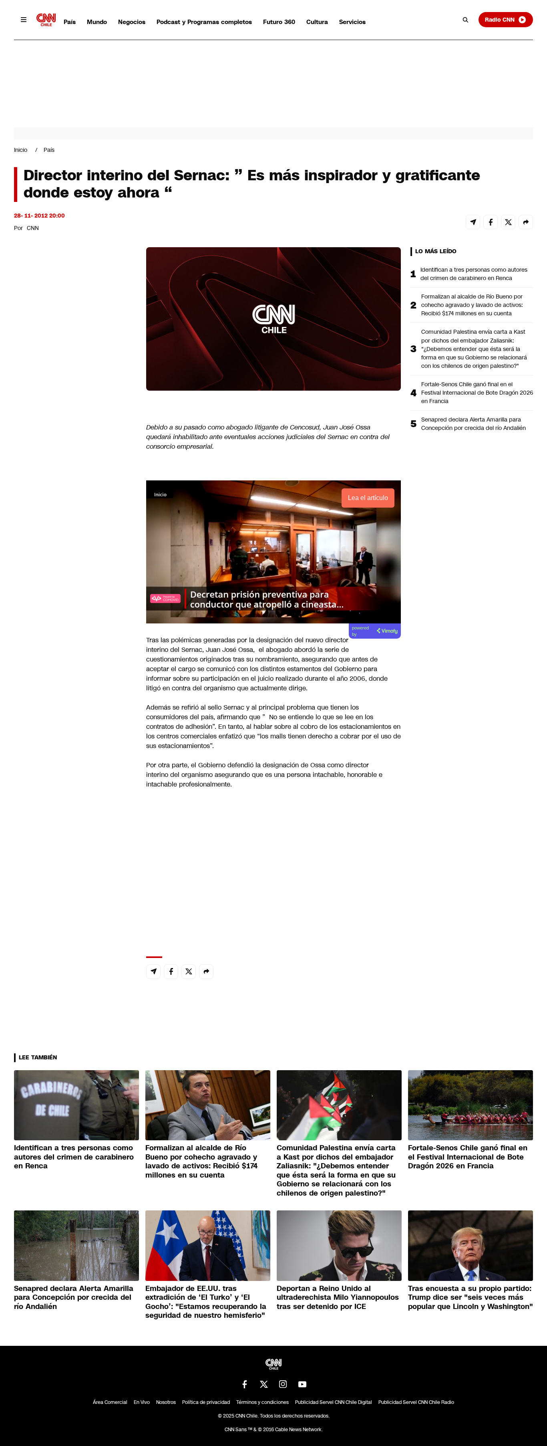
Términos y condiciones (262, 1402)
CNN (33, 228)
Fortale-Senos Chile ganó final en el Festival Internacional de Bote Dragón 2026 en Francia (477, 392)
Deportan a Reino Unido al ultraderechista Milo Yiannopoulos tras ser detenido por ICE (338, 1297)
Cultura (317, 22)
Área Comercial (110, 1402)
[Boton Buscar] (465, 19)
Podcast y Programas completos (204, 22)
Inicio (20, 150)
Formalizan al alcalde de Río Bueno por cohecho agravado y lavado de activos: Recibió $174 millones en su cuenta (472, 304)
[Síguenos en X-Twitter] (263, 1384)
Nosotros (166, 1402)
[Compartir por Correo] (473, 222)
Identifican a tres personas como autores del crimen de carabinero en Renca (473, 274)
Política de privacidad (206, 1402)
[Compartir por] (526, 222)
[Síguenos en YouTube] (302, 1384)
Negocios (131, 22)
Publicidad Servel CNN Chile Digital (333, 1402)
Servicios (352, 22)
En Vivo (142, 1402)
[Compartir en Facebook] (490, 222)
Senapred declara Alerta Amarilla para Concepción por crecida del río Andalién (473, 423)
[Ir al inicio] (46, 19)
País (70, 22)
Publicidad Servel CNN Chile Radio (416, 1402)
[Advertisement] (74, 706)
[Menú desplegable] (23, 19)
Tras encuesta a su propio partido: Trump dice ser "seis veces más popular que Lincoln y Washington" (470, 1297)
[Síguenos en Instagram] (283, 1384)
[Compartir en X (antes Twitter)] (508, 222)
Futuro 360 (279, 22)
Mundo (97, 22)
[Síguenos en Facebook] (244, 1384)
